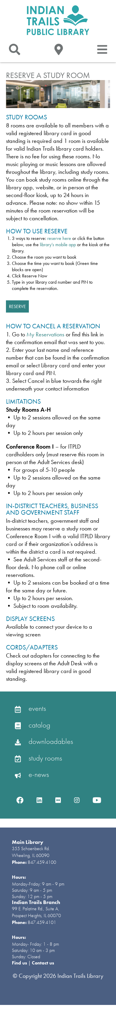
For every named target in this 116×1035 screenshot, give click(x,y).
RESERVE (17, 306)
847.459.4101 (42, 922)
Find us (20, 963)
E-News (38, 774)
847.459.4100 (42, 862)
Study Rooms (44, 758)
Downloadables (50, 741)
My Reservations (45, 334)
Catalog (38, 725)
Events (36, 708)
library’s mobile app (58, 244)
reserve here (59, 238)
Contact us (43, 963)
